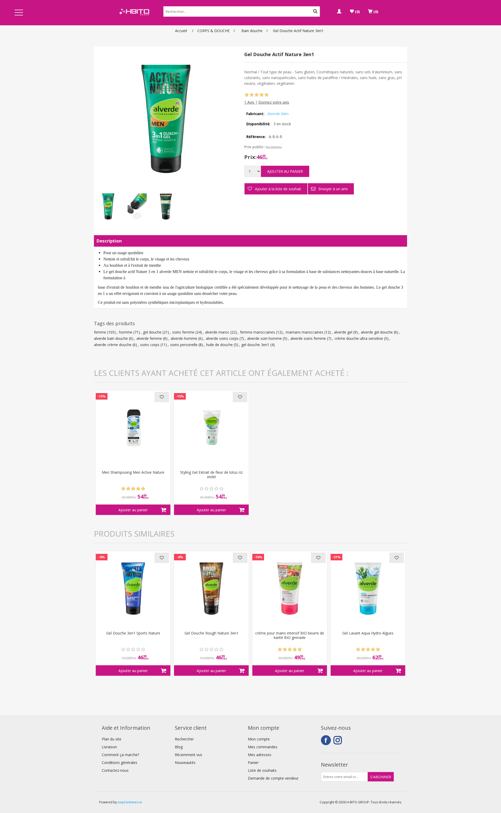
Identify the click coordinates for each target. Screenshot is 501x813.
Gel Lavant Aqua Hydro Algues (367, 633)
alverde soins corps (222, 338)
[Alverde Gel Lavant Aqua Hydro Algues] (368, 588)
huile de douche (219, 344)
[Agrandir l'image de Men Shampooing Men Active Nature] (133, 427)
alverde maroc (217, 332)
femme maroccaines (257, 332)
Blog (179, 746)
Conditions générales (119, 762)
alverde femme (149, 338)
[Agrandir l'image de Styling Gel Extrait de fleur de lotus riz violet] (211, 427)
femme (100, 332)
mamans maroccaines (304, 332)
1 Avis (249, 102)
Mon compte (259, 739)
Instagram (338, 740)
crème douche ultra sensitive (359, 338)
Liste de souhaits (262, 770)
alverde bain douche (111, 338)
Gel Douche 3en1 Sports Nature (133, 633)
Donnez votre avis (273, 102)
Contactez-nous (115, 770)
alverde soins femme (308, 338)
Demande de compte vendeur (273, 778)
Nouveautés (185, 762)
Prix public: (254, 146)
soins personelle (184, 344)
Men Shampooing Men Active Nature (133, 472)
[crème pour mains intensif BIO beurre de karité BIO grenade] (289, 588)
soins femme (183, 332)
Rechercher (184, 739)
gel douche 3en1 (255, 344)
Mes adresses (259, 754)
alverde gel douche (377, 332)
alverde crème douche (113, 344)
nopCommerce (130, 802)
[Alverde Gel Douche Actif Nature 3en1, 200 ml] (108, 206)
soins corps (149, 344)
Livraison (109, 746)
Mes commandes (262, 746)
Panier (253, 762)
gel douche (152, 332)
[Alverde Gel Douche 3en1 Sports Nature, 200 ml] (133, 588)
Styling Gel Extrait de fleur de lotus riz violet (211, 474)
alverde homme (184, 338)
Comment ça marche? (120, 754)
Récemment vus (188, 754)
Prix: (250, 157)
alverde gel (343, 332)
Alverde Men (278, 113)
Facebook (326, 740)
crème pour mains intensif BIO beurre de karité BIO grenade (289, 635)
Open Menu (19, 13)
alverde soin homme (264, 338)
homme (125, 332)
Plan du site (111, 739)
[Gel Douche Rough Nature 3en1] (211, 588)
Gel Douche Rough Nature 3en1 (211, 633)
